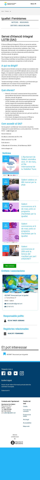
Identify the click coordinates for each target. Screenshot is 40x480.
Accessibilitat (27, 423)
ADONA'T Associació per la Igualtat (16, 295)
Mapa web (26, 426)
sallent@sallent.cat (10, 413)
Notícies (14, 22)
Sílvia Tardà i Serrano (16, 320)
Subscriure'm (5, 390)
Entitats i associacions (20, 26)
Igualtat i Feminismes (15, 333)
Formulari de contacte (27, 410)
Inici (2, 11)
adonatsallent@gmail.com (14, 303)
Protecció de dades (27, 415)
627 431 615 (10, 306)
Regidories (24, 22)
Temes (7, 11)
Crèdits (25, 406)
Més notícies (9, 266)
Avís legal (26, 419)
